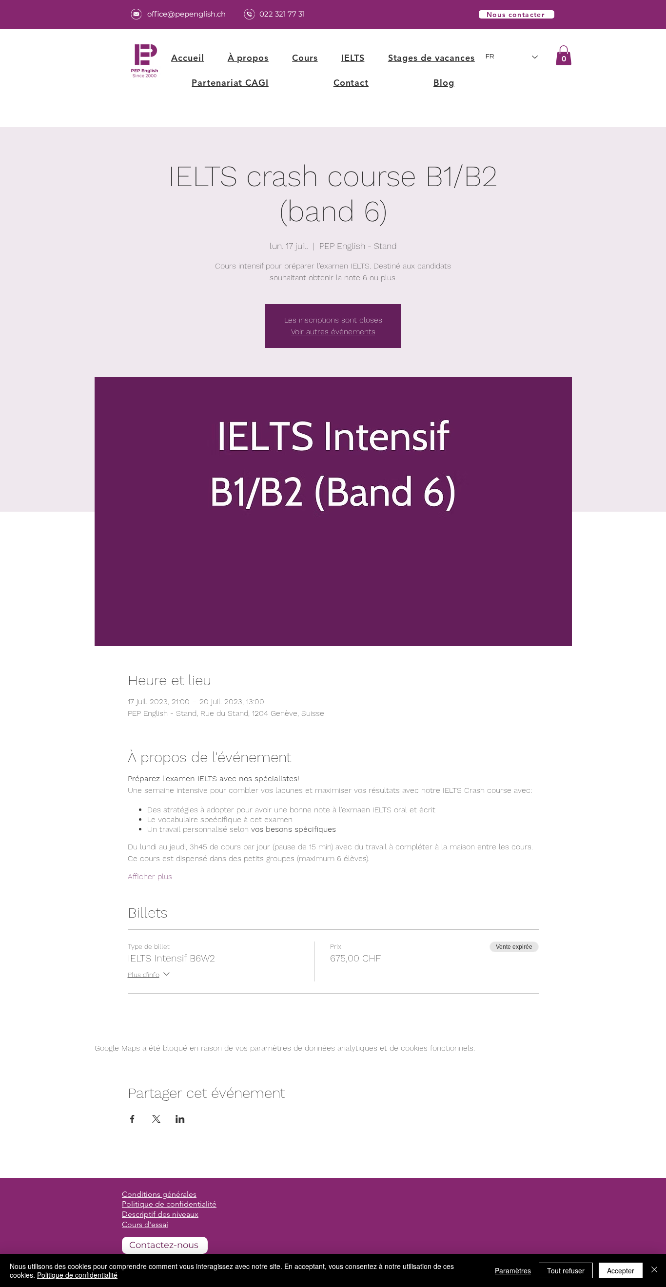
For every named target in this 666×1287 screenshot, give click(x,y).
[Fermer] (654, 1270)
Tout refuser (566, 1270)
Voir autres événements (333, 331)
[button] (305, 57)
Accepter (620, 1270)
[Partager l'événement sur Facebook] (132, 1119)
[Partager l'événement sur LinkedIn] (180, 1119)
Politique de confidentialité (77, 1275)
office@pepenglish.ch (186, 14)
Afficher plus (150, 876)
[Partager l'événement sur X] (156, 1119)
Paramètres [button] (513, 1270)
